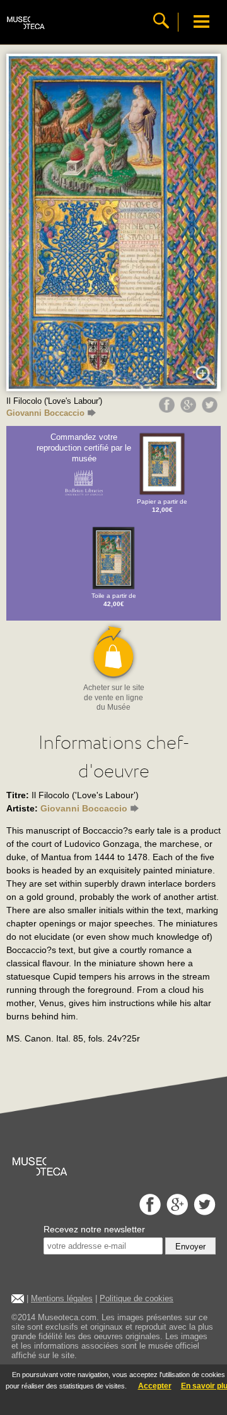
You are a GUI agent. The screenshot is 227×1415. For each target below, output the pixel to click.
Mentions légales (62, 1298)
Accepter (155, 1386)
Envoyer (190, 1246)
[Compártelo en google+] (189, 409)
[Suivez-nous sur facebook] (148, 1211)
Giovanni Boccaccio (45, 413)
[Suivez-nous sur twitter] (203, 1211)
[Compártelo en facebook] (168, 409)
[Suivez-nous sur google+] (175, 1211)
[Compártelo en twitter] (211, 409)
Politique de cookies (136, 1298)
